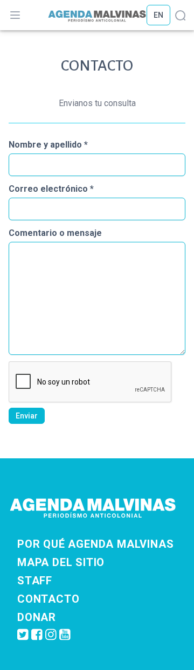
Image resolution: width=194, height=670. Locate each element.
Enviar (27, 415)
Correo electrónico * (51, 189)
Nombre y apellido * (48, 144)
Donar (36, 617)
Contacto (48, 598)
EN (158, 15)
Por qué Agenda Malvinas (95, 544)
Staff (34, 580)
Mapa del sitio (61, 562)
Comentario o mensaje (55, 233)
